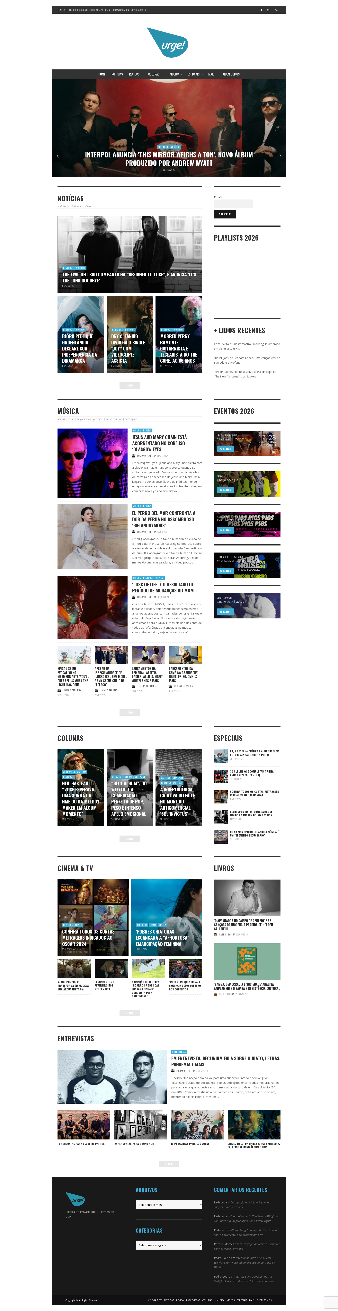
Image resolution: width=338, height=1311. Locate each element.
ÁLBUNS (137, 430)
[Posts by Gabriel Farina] (215, 934)
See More (129, 385)
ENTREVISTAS (179, 1051)
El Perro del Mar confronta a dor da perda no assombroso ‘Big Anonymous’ (163, 518)
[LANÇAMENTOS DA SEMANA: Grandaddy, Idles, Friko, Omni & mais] (179, 655)
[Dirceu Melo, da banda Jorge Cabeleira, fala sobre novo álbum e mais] (248, 1125)
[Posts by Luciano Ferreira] (133, 455)
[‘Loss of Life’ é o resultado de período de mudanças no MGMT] (86, 607)
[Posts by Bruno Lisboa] (215, 994)
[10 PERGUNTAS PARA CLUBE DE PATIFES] (78, 1125)
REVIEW (147, 430)
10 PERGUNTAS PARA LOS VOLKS (190, 1143)
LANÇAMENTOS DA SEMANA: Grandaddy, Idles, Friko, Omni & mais (183, 674)
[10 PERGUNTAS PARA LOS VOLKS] (191, 1125)
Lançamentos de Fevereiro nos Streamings (105, 985)
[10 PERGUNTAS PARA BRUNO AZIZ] (134, 1125)
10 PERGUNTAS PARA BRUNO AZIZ (134, 1143)
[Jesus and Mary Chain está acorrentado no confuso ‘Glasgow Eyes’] (86, 463)
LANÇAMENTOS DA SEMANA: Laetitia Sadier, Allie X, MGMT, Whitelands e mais (147, 674)
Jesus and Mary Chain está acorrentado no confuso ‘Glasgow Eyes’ (159, 443)
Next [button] (280, 156)
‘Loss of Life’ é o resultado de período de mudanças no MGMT (164, 587)
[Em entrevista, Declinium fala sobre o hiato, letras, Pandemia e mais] (106, 1077)
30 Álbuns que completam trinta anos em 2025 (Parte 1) (252, 773)
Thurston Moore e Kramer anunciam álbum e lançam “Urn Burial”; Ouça (107, 10)
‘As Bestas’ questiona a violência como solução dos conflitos (185, 985)
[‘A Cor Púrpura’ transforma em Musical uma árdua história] (68, 969)
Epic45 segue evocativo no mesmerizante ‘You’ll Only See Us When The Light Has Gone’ (73, 676)
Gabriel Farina (227, 934)
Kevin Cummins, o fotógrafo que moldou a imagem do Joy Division (251, 813)
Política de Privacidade (80, 1212)
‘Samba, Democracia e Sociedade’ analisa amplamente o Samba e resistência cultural (247, 986)
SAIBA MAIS (225, 449)
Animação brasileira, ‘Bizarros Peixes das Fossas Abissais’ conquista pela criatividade (146, 989)
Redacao (219, 1202)
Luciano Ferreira (146, 455)
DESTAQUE (148, 577)
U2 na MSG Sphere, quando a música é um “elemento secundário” (254, 833)
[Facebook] (261, 10)
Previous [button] (57, 156)
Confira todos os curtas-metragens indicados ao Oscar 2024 (254, 793)
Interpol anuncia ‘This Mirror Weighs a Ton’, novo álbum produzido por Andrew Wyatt (244, 1262)
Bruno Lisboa (226, 994)
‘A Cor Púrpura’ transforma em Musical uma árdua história (73, 985)
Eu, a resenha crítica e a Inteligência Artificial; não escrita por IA (254, 753)
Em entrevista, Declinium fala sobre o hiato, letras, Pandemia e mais (225, 1061)
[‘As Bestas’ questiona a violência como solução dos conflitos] (179, 969)
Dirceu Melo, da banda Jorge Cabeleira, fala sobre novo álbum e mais (254, 1145)
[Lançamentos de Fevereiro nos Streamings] (105, 968)
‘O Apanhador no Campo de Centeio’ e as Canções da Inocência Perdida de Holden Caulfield (243, 924)
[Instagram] (268, 10)
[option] (169, 128)
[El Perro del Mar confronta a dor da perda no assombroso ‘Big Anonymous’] (86, 537)
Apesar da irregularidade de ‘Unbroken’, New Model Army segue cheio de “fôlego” (111, 676)
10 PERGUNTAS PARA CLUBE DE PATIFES (81, 1143)
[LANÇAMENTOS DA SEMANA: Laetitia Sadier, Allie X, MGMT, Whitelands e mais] (142, 655)
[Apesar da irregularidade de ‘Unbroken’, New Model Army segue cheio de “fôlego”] (105, 655)
